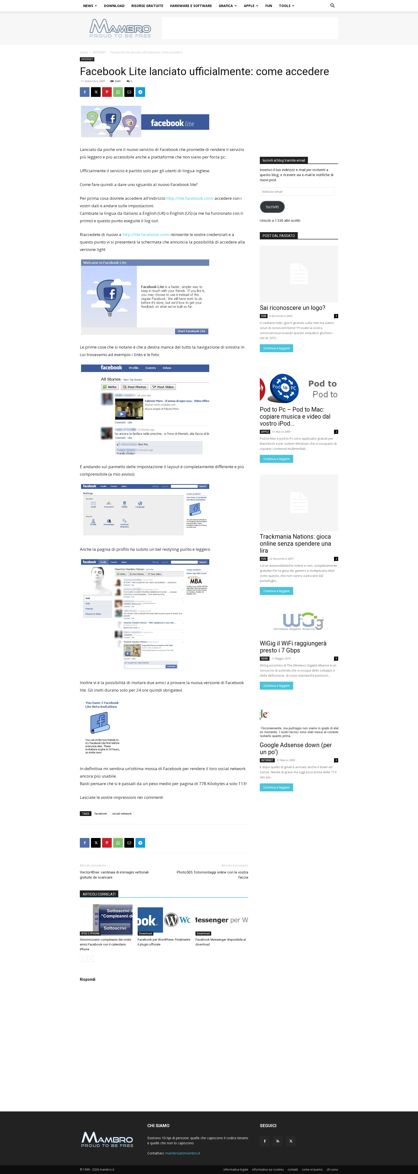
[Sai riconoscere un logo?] (299, 274)
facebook (101, 813)
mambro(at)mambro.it (182, 1153)
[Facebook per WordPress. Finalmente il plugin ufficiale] (164, 920)
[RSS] (278, 1141)
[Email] (129, 92)
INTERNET (99, 52)
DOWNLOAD (114, 5)
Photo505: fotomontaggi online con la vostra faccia (212, 875)
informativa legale (236, 1169)
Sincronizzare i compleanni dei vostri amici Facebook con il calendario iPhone (105, 944)
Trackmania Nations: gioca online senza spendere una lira (295, 543)
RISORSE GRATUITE (147, 5)
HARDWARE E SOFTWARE (191, 5)
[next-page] (91, 959)
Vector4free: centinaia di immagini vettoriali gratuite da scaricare (114, 875)
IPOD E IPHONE (90, 933)
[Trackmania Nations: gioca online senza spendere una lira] (299, 502)
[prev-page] (83, 959)
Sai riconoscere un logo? (292, 307)
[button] (332, 6)
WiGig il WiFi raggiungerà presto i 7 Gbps (293, 647)
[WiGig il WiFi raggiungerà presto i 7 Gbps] (299, 622)
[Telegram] (140, 92)
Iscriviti (272, 206)
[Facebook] (85, 92)
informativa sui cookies (268, 1169)
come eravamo (312, 1169)
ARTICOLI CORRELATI (99, 894)
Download (145, 933)
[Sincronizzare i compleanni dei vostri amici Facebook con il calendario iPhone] (106, 920)
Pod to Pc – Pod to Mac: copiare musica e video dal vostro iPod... (295, 416)
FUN (268, 5)
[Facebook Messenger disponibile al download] (221, 920)
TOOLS (285, 5)
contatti (293, 1169)
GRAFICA (226, 5)
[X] (96, 92)
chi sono (332, 1169)
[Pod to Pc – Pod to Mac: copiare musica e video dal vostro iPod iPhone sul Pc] (299, 388)
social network (122, 813)
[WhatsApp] (118, 92)
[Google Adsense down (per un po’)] (299, 724)
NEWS (88, 5)
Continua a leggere (276, 348)
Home (84, 52)
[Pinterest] (107, 92)
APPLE (249, 5)
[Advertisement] (250, 28)
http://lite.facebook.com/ (190, 198)
